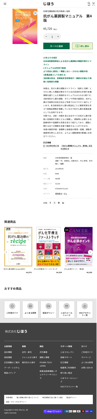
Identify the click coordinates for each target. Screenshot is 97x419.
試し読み (84, 46)
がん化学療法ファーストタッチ (45, 269)
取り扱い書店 (66, 372)
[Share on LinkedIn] (63, 202)
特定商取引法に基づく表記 (52, 397)
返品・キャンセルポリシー (16, 402)
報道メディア (10, 372)
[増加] (58, 36)
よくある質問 (30, 312)
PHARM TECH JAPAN (46, 364)
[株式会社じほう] (49, 4)
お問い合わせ (87, 367)
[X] (54, 202)
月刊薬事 (43, 352)
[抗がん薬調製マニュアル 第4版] (35, 13)
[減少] (46, 36)
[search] (89, 3)
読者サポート (66, 357)
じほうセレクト (67, 352)
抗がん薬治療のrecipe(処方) (14, 269)
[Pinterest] (58, 202)
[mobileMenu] (5, 3)
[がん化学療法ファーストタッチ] (48, 246)
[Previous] (6, 252)
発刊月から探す (28, 362)
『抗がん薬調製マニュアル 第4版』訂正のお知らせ (69, 147)
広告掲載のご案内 (12, 362)
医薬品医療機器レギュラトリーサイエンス (48, 374)
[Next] (90, 252)
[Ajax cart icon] (93, 3)
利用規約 (9, 397)
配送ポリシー (48, 312)
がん (65, 193)
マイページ (86, 357)
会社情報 (8, 352)
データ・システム (12, 367)
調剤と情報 (44, 357)
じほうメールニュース (66, 313)
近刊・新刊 (27, 352)
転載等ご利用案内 (68, 367)
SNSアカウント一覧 (85, 313)
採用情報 (8, 357)
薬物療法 (58, 193)
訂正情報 (64, 362)
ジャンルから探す (29, 357)
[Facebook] (50, 202)
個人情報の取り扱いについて (28, 397)
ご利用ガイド (12, 312)
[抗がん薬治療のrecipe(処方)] (18, 246)
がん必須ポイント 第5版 (74, 269)
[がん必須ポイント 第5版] (78, 246)
